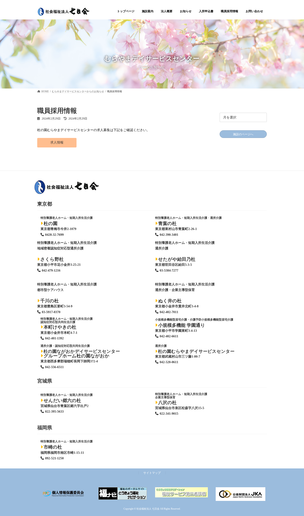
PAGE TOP (293, 496)
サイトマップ (152, 472)
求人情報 (56, 142)
